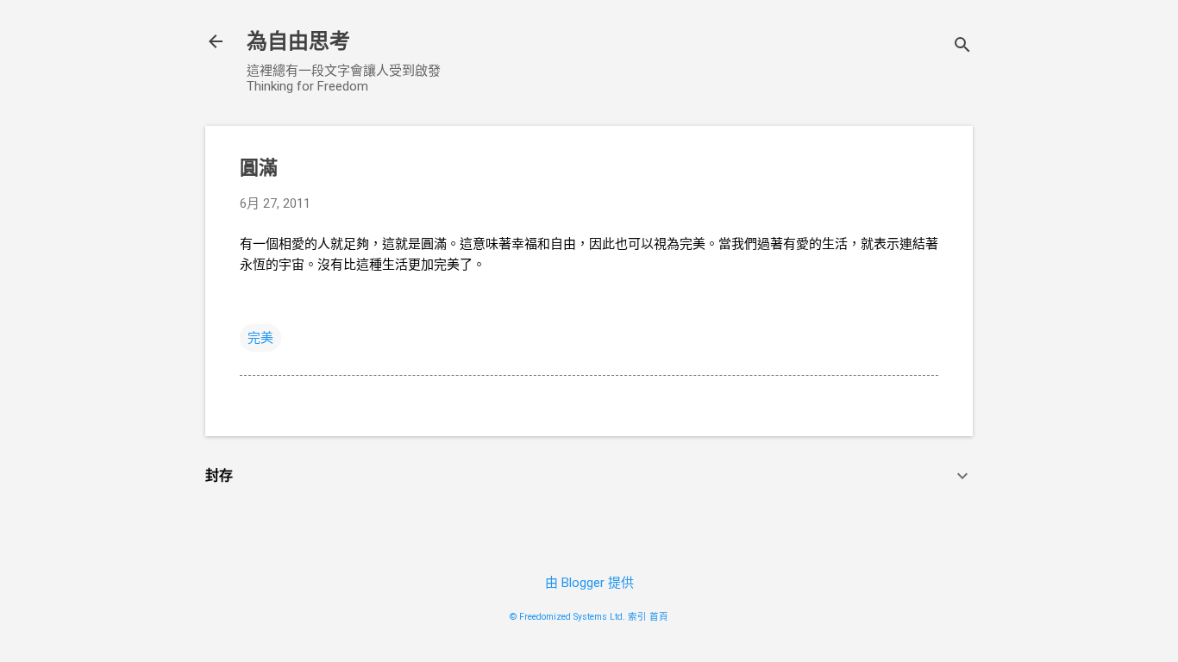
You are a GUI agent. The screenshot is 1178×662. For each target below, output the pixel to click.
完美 (260, 338)
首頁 (658, 616)
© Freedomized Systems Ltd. (567, 616)
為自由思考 (298, 41)
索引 (637, 616)
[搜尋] (962, 47)
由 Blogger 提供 (589, 582)
